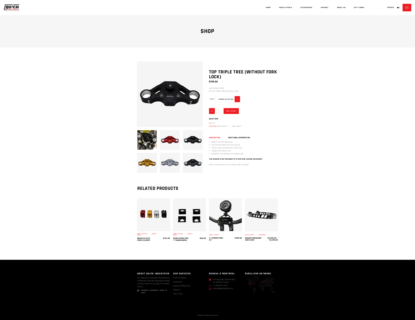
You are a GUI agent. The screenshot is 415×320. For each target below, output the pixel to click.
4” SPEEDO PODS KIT (216, 239)
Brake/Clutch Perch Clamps (143, 239)
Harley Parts (236, 126)
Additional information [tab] (239, 138)
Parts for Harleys (180, 278)
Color (212, 99)
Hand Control (223, 126)
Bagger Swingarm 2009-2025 (253, 239)
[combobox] (227, 99)
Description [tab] (214, 138)
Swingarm (262, 235)
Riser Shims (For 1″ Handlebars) (180, 239)
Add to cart (231, 111)
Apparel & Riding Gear (181, 286)
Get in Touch (178, 294)
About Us (176, 290)
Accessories (177, 282)
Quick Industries (213, 315)
